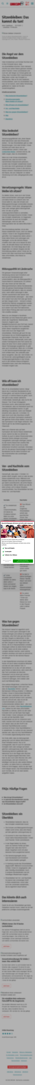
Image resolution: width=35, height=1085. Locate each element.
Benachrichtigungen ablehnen (7, 561)
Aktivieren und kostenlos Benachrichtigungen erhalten (23, 561)
